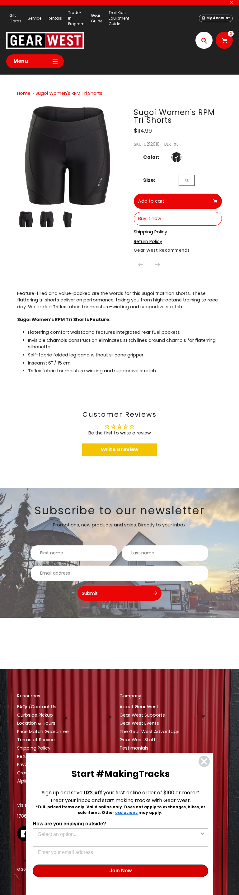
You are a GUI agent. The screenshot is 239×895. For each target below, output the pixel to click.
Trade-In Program (76, 18)
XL (187, 180)
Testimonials (134, 748)
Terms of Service (36, 740)
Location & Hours (36, 723)
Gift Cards (15, 18)
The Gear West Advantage (150, 731)
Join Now (121, 870)
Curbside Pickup (35, 715)
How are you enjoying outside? (69, 823)
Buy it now (149, 218)
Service (34, 18)
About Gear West (139, 707)
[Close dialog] (204, 761)
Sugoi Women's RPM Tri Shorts (68, 93)
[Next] (157, 265)
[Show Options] (202, 834)
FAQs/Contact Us (36, 707)
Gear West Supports (142, 715)
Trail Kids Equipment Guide (119, 18)
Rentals (55, 18)
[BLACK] (176, 157)
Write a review (119, 449)
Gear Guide (96, 18)
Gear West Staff (138, 740)
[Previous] (141, 265)
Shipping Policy (33, 748)
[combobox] (118, 834)
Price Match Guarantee (43, 731)
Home (23, 93)
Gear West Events (139, 723)
